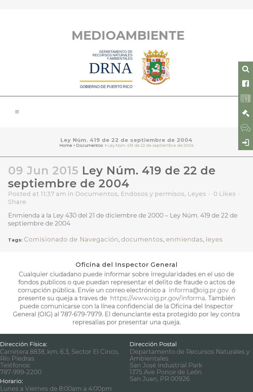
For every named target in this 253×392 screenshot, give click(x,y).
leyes (214, 239)
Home (66, 145)
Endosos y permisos (153, 194)
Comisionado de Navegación (71, 239)
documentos (142, 239)
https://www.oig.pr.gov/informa (157, 298)
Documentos (89, 145)
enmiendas (184, 239)
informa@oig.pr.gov (198, 290)
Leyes (197, 194)
